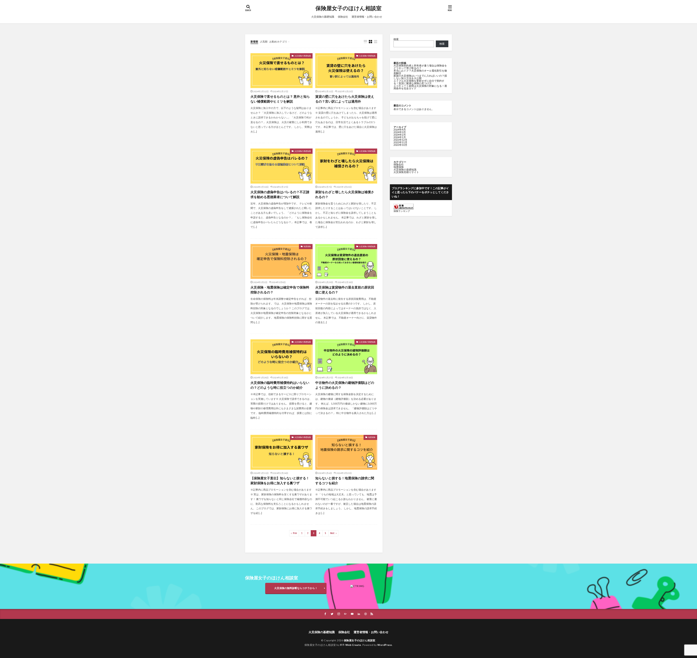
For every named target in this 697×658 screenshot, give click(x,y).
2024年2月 (400, 134)
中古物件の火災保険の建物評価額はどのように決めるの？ (344, 385)
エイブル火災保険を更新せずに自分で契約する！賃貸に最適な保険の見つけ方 (419, 82)
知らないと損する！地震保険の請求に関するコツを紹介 (344, 480)
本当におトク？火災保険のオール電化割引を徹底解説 (420, 72)
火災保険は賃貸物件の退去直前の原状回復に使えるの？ (344, 289)
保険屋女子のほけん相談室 (348, 8)
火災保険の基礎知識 (322, 16)
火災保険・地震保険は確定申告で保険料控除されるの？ (279, 289)
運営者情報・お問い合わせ (367, 16)
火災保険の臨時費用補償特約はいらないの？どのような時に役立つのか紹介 (279, 385)
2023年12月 (400, 139)
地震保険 (307, 246)
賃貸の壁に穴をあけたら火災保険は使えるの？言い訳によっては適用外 (344, 98)
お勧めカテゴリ (278, 41)
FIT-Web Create (350, 644)
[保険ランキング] (403, 208)
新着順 (254, 41)
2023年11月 (400, 142)
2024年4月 (400, 129)
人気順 (264, 41)
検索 (396, 39)
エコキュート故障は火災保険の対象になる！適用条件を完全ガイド (420, 87)
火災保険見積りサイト (406, 172)
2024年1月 (400, 137)
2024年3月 (400, 132)
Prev (295, 533)
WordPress (384, 644)
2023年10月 (400, 144)
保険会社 (343, 16)
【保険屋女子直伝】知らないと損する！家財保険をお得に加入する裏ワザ (279, 480)
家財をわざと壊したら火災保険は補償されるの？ (344, 194)
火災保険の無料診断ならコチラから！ (295, 588)
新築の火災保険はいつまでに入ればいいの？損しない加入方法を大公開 (420, 77)
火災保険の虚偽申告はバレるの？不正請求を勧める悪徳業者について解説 (279, 194)
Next (332, 533)
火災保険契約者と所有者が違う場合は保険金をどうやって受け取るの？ (420, 67)
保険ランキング (402, 211)
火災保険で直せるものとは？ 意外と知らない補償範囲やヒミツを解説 (280, 98)
